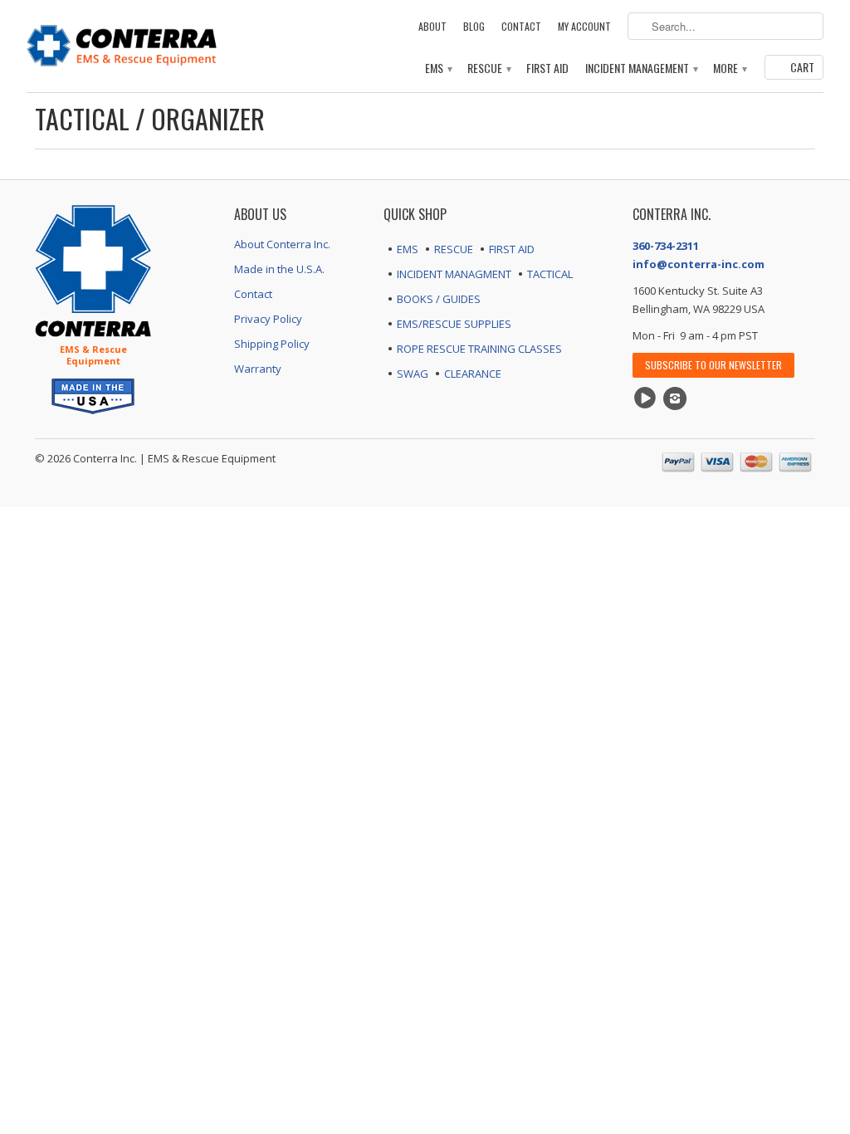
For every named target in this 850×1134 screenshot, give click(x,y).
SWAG (412, 373)
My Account (584, 26)
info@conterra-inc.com (699, 264)
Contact (521, 26)
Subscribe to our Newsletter (713, 365)
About (432, 26)
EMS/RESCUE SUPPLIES (454, 323)
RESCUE (453, 249)
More (729, 68)
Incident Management (640, 68)
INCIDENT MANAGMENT (454, 273)
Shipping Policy (272, 343)
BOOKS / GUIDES (439, 298)
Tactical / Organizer (150, 118)
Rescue (488, 68)
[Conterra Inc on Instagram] (677, 398)
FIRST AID (512, 249)
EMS (438, 68)
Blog (474, 26)
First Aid (547, 68)
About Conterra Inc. (282, 244)
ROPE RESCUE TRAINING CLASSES (479, 348)
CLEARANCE (472, 373)
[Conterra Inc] (122, 43)
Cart (802, 67)
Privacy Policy (268, 318)
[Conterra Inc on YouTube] (647, 398)
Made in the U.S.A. (279, 269)
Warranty (257, 368)
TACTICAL (550, 273)
